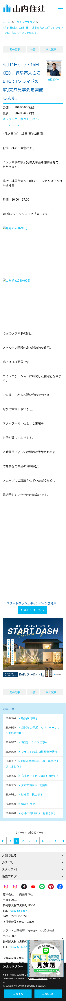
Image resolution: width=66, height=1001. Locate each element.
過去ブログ (10, 119)
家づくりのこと (30, 119)
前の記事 (15, 49)
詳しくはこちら (34, 609)
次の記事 (51, 49)
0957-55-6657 (18, 910)
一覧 (33, 49)
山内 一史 (13, 124)
